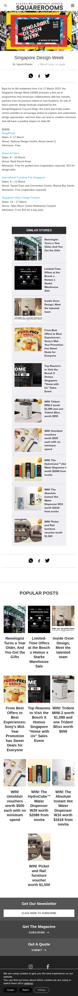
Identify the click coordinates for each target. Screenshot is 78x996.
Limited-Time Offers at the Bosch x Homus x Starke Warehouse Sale (52, 279)
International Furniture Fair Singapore (23, 177)
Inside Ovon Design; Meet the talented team (52, 306)
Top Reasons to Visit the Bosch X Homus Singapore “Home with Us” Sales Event (52, 378)
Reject (25, 990)
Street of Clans (10, 153)
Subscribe (39, 932)
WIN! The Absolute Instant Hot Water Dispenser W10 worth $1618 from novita (53, 500)
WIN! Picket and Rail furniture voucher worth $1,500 (53, 529)
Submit (39, 950)
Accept (10, 990)
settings (28, 983)
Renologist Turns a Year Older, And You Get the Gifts (53, 245)
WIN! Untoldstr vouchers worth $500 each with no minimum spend (53, 440)
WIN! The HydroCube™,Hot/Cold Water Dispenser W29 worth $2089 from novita (58, 467)
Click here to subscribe (39, 913)
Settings (42, 990)
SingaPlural (8, 133)
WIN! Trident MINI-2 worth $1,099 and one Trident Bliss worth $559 (53, 409)
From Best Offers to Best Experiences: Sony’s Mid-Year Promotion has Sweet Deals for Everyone (53, 343)
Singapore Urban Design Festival (21, 197)
